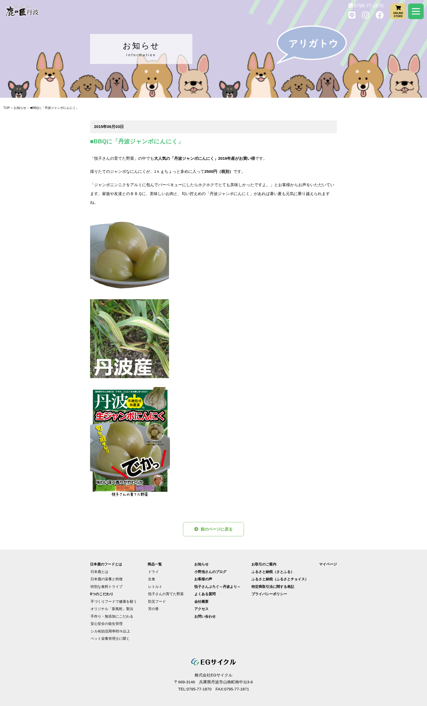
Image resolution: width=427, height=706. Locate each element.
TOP (6, 108)
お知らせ (20, 108)
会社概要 (201, 601)
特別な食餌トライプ (107, 586)
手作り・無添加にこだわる (112, 616)
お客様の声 (203, 579)
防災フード (157, 601)
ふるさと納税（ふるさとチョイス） (280, 579)
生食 (151, 579)
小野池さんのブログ (210, 572)
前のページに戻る (217, 529)
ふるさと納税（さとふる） (273, 572)
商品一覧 (155, 564)
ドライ (153, 572)
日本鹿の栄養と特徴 (107, 579)
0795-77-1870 (369, 5)
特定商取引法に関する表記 (273, 586)
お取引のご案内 (264, 564)
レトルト (155, 586)
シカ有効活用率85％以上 (110, 631)
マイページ (328, 564)
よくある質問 (205, 594)
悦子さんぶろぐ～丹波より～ (217, 586)
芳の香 (153, 609)
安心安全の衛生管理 (107, 624)
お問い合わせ (205, 616)
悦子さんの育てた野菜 (166, 594)
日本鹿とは (99, 572)
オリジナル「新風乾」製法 (112, 609)
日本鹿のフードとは (106, 564)
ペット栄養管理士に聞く (110, 638)
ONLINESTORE (398, 14)
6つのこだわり (101, 594)
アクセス (201, 609)
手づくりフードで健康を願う (114, 601)
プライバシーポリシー (269, 594)
